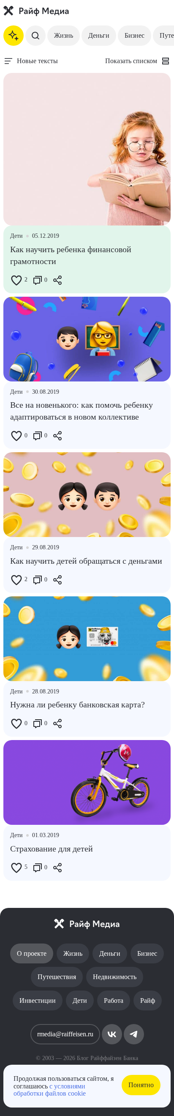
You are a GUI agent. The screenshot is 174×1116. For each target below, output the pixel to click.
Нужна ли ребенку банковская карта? (77, 704)
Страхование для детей (51, 848)
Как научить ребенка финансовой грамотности (70, 255)
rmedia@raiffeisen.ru (65, 1034)
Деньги (98, 35)
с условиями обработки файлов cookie (50, 1090)
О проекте (31, 953)
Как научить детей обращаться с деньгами (86, 560)
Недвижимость (114, 976)
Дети (80, 1000)
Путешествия (57, 976)
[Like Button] (16, 280)
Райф (147, 1000)
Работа (113, 1000)
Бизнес (134, 35)
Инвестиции (37, 1000)
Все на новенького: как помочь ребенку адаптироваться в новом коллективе (81, 410)
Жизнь (63, 35)
